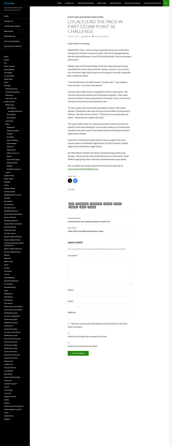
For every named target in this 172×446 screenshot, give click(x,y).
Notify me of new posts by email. (82, 346)
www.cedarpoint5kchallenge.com (83, 169)
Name (71, 289)
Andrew (86, 36)
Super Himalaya (12, 140)
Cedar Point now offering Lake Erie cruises (85, 229)
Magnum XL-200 (10, 397)
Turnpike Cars (9, 204)
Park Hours (101, 3)
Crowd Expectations (85, 3)
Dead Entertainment (11, 281)
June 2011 (73, 207)
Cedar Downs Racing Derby (13, 406)
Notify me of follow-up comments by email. (87, 336)
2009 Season (11, 108)
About (6, 265)
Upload (6, 255)
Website (72, 312)
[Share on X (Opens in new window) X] (70, 181)
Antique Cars (8, 361)
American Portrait (10, 352)
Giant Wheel (8, 371)
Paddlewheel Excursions (12, 195)
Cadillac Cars (8, 364)
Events (71, 17)
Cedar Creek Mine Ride (12, 377)
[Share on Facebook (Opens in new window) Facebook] (75, 181)
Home (59, 3)
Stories (92, 207)
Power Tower (8, 179)
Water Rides (8, 79)
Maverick (10, 147)
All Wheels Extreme (11, 313)
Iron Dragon (8, 390)
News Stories (97, 17)
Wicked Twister (12, 163)
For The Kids (8, 284)
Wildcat (9, 166)
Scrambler (10, 137)
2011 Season (11, 118)
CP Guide (9, 3)
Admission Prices (11, 89)
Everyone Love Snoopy (12, 355)
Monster (10, 134)
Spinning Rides (9, 69)
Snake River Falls (10, 230)
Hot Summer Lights (10, 319)
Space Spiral (8, 201)
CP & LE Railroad (10, 368)
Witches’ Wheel (9, 188)
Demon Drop (8, 416)
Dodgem (7, 419)
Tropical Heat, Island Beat (13, 214)
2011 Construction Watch (13, 310)
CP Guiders (8, 271)
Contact (7, 268)
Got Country (8, 326)
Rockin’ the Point (10, 217)
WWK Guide (8, 262)
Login (6, 290)
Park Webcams (115, 3)
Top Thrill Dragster (13, 159)
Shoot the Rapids (10, 227)
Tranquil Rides (9, 76)
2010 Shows (8, 300)
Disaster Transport (10, 384)
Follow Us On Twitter (152, 3)
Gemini (6, 387)
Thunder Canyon (10, 233)
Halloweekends (9, 278)
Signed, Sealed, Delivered (13, 237)
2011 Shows (8, 303)
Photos (6, 60)
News (83, 207)
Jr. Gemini (7, 393)
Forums (7, 274)
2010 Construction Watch (13, 307)
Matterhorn (11, 127)
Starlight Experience (15, 111)
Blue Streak (8, 374)
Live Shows (9, 121)
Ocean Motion (9, 176)
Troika (6, 185)
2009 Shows (8, 297)
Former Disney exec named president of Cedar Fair (89, 220)
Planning (7, 86)
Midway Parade (9, 192)
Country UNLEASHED (12, 316)
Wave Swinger (12, 143)
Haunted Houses (10, 287)
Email (71, 301)
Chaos (6, 413)
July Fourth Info (11, 98)
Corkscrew (8, 380)
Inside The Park (9, 102)
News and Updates (83, 17)
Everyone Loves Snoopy (12, 339)
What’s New (9, 105)
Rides (7, 124)
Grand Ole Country (11, 342)
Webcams (7, 258)
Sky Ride (7, 198)
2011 (71, 204)
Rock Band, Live (9, 208)
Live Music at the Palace (12, 332)
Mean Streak (11, 150)
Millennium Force (13, 153)
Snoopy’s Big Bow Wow (12, 240)
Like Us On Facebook (132, 3)
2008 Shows (8, 294)
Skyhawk (7, 182)
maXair (7, 172)
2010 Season (11, 114)
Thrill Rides (8, 73)
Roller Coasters (9, 66)
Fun (5, 63)
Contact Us (69, 3)
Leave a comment (101, 36)
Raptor (9, 156)
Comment (73, 255)
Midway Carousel (13, 131)
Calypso (7, 403)
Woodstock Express (14, 169)
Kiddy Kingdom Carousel (13, 409)
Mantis (6, 400)
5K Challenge (82, 204)
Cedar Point (96, 204)
